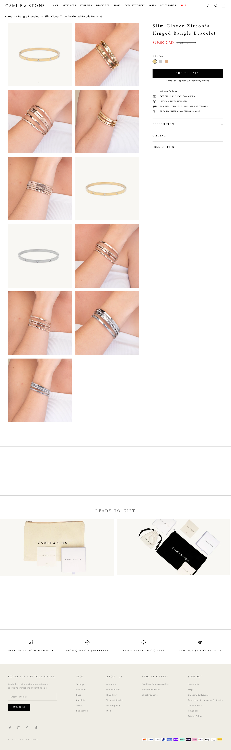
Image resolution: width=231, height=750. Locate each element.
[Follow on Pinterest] (27, 727)
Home (8, 16)
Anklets (79, 705)
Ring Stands (81, 710)
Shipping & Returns (198, 695)
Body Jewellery (135, 5)
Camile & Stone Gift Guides (155, 684)
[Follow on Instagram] (18, 727)
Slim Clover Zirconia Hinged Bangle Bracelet (73, 16)
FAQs (190, 689)
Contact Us (193, 684)
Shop (55, 5)
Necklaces (69, 5)
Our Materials (113, 689)
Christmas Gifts (150, 695)
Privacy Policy (195, 716)
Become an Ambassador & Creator (205, 700)
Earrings (86, 5)
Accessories (168, 5)
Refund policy (113, 705)
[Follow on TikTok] (36, 727)
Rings (117, 5)
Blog (108, 710)
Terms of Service (114, 700)
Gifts (152, 5)
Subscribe (19, 707)
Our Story (111, 684)
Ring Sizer (111, 695)
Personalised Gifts (151, 689)
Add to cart (188, 73)
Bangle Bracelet (28, 16)
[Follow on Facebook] (9, 727)
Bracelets (102, 5)
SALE (183, 5)
